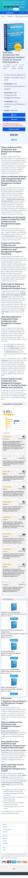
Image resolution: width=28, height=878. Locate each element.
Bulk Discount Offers (14, 129)
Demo (15, 115)
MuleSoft (5, 838)
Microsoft (5, 836)
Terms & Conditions (7, 829)
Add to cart (14, 119)
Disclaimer (5, 827)
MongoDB (5, 843)
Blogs (4, 849)
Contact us (5, 831)
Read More (14, 618)
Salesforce (10, 16)
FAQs (4, 847)
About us (5, 824)
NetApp (5, 840)
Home (2, 16)
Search (19, 13)
